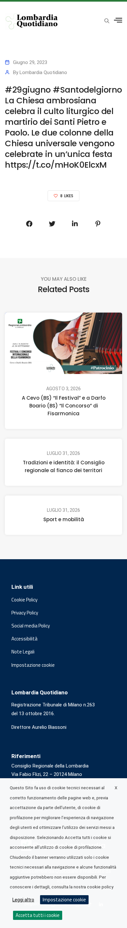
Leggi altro (23, 899)
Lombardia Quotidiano (43, 72)
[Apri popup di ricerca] (107, 21)
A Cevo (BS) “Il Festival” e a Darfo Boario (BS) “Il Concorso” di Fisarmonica (64, 405)
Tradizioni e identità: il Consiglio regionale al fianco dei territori (64, 466)
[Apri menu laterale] (118, 20)
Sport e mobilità (63, 519)
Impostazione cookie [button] (33, 665)
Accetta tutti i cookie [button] (38, 915)
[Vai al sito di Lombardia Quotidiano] (32, 21)
